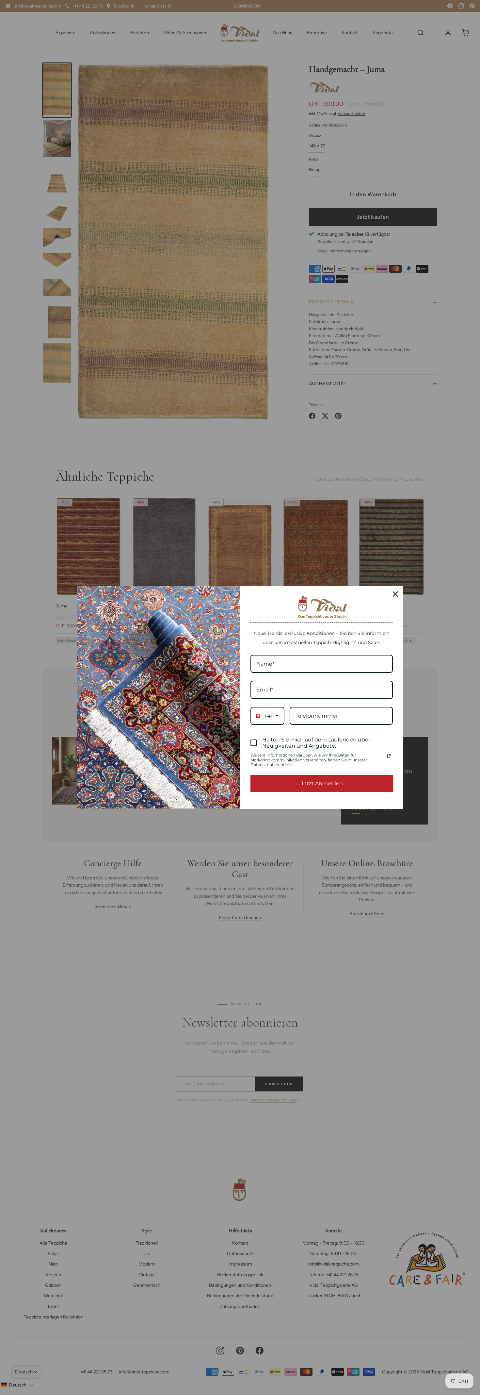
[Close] (395, 594)
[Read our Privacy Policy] (389, 756)
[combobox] (267, 716)
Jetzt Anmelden (322, 783)
